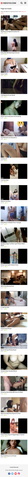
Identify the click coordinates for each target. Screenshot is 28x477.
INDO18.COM (9, 3)
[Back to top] (25, 474)
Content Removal (14, 467)
